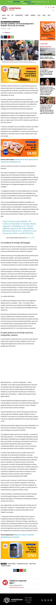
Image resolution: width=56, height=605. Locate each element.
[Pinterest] (8, 37)
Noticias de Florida (7, 21)
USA (1, 21)
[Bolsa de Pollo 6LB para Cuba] (19, 148)
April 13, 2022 (30, 238)
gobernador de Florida (22, 563)
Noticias (42, 54)
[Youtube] (53, 7)
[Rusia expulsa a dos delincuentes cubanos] (47, 51)
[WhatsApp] (12, 37)
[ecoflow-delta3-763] (19, 558)
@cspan (6, 233)
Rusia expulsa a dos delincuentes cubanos (47, 57)
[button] (53, 10)
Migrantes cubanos (5, 565)
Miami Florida (32, 563)
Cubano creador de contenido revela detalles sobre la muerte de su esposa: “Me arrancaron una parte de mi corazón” (47, 109)
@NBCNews (28, 231)
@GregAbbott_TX (23, 221)
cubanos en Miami (11, 563)
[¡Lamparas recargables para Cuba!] (19, 82)
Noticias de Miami (15, 21)
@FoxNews (17, 231)
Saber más (30, 3)
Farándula (42, 84)
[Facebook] (46, 7)
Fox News (33, 106)
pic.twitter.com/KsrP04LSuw (21, 233)
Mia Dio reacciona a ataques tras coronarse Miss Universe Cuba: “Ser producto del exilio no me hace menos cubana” (47, 90)
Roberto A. (7, 32)
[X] (51, 7)
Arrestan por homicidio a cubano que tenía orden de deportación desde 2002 (46, 73)
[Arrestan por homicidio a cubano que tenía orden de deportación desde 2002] (47, 64)
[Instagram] (48, 7)
